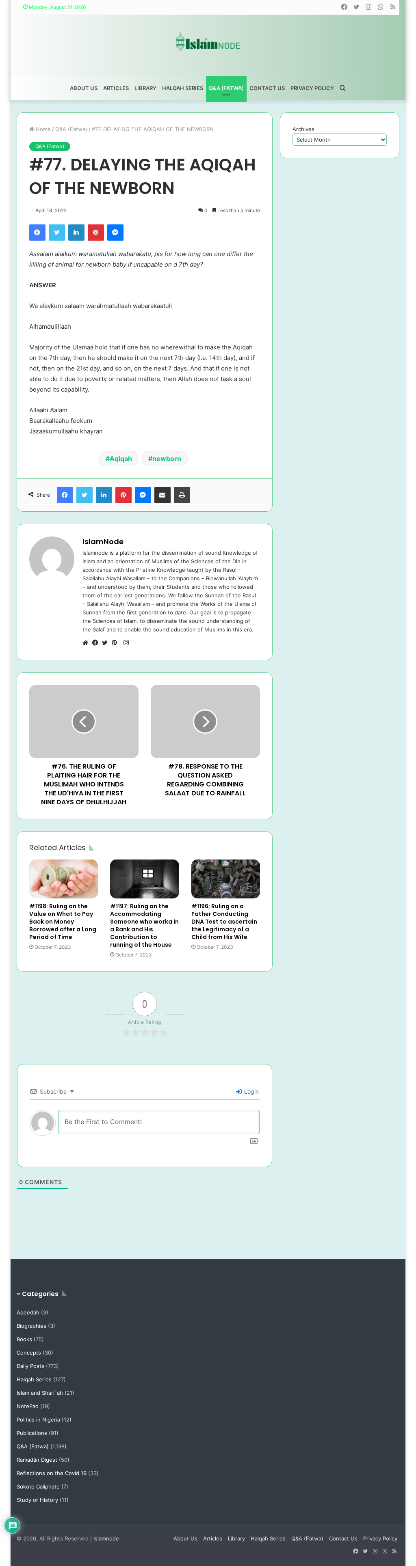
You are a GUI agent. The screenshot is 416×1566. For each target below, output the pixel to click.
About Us (84, 88)
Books (24, 1339)
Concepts (29, 1352)
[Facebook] (37, 232)
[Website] (87, 643)
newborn (166, 459)
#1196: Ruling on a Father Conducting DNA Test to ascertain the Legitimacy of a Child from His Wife (224, 921)
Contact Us (267, 88)
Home (42, 129)
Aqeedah (28, 1312)
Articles (116, 88)
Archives (303, 129)
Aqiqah (121, 459)
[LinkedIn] (76, 232)
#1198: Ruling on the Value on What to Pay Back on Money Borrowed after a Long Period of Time (62, 921)
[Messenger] (115, 232)
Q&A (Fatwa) (226, 88)
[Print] (182, 495)
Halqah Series (182, 88)
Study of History (37, 1500)
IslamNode (103, 541)
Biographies (31, 1326)
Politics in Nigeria (38, 1419)
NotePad (28, 1406)
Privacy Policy (312, 88)
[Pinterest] (96, 232)
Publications (32, 1433)
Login (251, 1091)
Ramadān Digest (37, 1459)
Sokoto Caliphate (38, 1486)
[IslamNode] (208, 41)
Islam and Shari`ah (40, 1392)
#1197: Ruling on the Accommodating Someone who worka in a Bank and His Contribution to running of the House (144, 925)
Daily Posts (30, 1366)
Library (145, 88)
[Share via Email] (162, 495)
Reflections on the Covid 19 (52, 1473)
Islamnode (106, 1538)
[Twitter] (57, 232)
